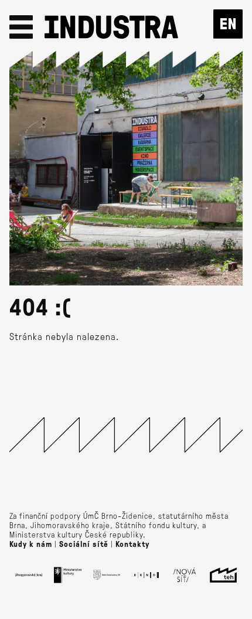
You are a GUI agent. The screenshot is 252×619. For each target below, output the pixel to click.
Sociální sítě (83, 544)
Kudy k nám (30, 544)
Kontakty (132, 544)
